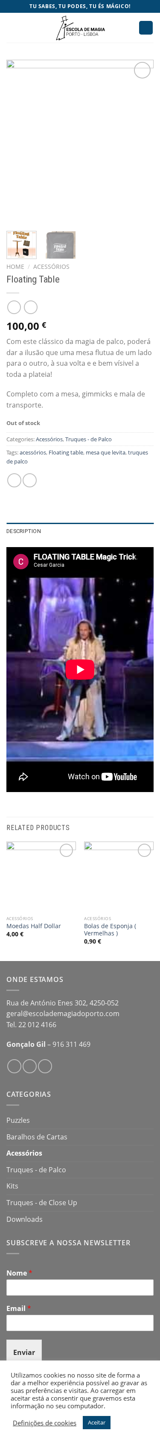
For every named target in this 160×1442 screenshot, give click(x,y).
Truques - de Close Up (41, 1202)
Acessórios (51, 266)
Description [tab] (23, 531)
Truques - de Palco (88, 439)
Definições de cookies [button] (44, 1423)
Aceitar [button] (96, 1422)
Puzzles (18, 1120)
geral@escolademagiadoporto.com (62, 1013)
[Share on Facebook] (14, 480)
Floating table (66, 452)
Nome (19, 1273)
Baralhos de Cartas (36, 1137)
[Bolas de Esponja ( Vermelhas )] (119, 876)
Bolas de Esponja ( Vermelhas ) (110, 929)
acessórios (33, 452)
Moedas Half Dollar (33, 926)
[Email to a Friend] (30, 480)
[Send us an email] (45, 1066)
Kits (12, 1186)
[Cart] (146, 28)
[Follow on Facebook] (14, 1066)
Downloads (24, 1219)
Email (18, 1308)
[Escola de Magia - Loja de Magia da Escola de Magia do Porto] (80, 28)
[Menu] (11, 27)
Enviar (24, 1352)
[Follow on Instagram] (30, 1066)
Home (15, 266)
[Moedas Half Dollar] (41, 876)
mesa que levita (105, 452)
